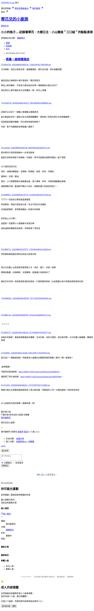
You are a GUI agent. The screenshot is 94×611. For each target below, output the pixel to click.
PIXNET (28, 577)
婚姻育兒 (21, 38)
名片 (8, 49)
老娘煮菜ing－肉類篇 (25, 442)
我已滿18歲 (6, 606)
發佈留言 (5, 466)
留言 (26, 432)
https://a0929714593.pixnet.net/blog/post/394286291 (39, 372)
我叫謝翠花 (6, 418)
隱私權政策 (61, 577)
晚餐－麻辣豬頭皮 (17, 59)
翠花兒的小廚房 (14, 19)
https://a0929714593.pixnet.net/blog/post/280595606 (41, 377)
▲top (3, 446)
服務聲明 (70, 577)
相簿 (8, 43)
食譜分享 (20, 439)
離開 (14, 606)
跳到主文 (5, 26)
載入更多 (5, 451)
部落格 (9, 46)
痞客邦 (21, 432)
